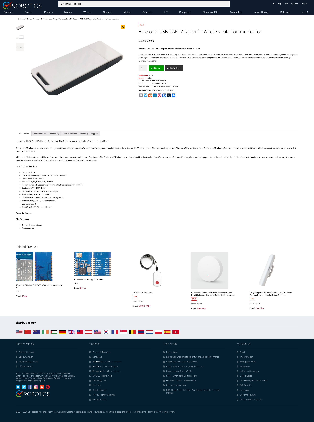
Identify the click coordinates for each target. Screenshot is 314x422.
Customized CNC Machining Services (181, 361)
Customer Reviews (248, 395)
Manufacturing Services (28, 361)
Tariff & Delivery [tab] (69, 133)
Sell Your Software (26, 357)
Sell (286, 4)
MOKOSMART (145, 306)
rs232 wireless (159, 86)
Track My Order (246, 357)
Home (22, 19)
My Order (294, 4)
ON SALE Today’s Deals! (102, 376)
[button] (123, 27)
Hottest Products (33, 19)
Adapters (151, 83)
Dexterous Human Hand (176, 385)
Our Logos (244, 390)
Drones (29, 12)
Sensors (107, 12)
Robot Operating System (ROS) (179, 371)
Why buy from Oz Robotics (104, 395)
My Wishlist (245, 366)
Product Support (99, 399)
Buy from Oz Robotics (107, 361)
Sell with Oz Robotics (106, 371)
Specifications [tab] (39, 133)
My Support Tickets (248, 361)
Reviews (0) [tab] (54, 133)
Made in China (148, 86)
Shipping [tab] (84, 133)
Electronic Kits (210, 12)
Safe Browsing (246, 385)
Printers (48, 12)
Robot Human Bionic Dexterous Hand (181, 376)
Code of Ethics (246, 376)
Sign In (304, 4)
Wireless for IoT (65, 19)
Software (285, 12)
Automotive (236, 12)
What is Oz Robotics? (101, 352)
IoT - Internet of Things (49, 19)
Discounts (97, 385)
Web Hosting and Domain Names (254, 380)
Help (279, 4)
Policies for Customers (249, 371)
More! (304, 12)
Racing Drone (171, 352)
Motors (68, 12)
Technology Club (99, 380)
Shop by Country (100, 390)
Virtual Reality (261, 12)
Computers (185, 12)
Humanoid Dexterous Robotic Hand (181, 380)
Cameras (147, 12)
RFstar (24, 296)
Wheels (87, 12)
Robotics (8, 12)
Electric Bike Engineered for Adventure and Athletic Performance (192, 357)
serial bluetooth (172, 86)
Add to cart (156, 68)
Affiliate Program (26, 366)
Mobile (127, 12)
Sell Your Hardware (26, 352)
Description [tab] (24, 133)
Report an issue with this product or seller (157, 90)
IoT (166, 12)
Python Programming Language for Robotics (185, 366)
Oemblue (148, 78)
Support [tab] (94, 133)
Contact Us (97, 357)
